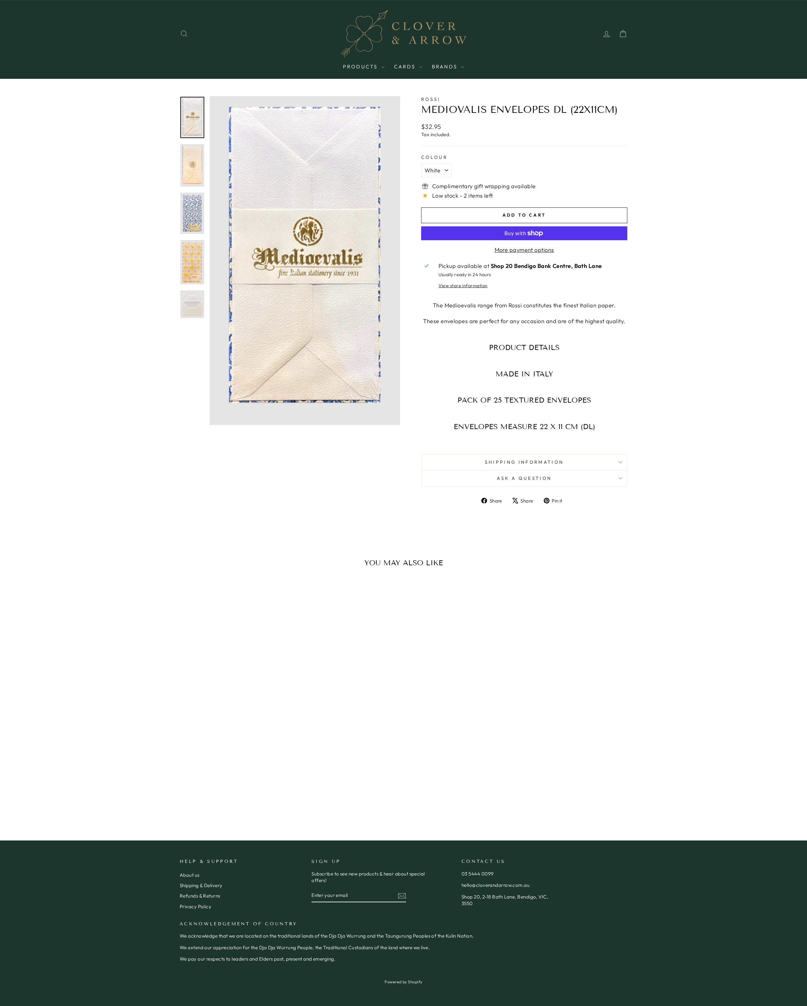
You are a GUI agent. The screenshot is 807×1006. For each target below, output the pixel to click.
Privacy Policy (195, 907)
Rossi (431, 99)
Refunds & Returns (200, 896)
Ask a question (524, 478)
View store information (463, 285)
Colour (434, 157)
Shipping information (524, 462)
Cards (406, 66)
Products (361, 66)
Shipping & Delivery (201, 885)
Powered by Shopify (403, 981)
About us (190, 875)
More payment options (524, 249)
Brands (445, 66)
